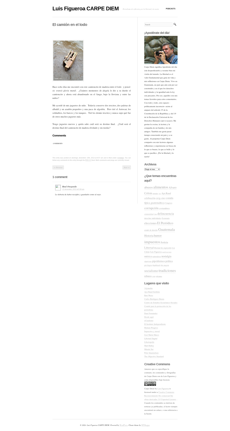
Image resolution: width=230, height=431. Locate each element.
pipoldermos (158, 261)
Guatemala (166, 229)
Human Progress (151, 327)
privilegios (148, 265)
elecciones (150, 223)
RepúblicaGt (156, 265)
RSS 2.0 (88, 160)
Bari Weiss (148, 295)
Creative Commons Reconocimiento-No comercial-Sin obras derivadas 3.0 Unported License (160, 396)
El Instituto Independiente (155, 324)
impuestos (152, 241)
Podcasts (170, 9)
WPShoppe (145, 425)
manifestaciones (166, 252)
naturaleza (156, 256)
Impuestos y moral (152, 331)
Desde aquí (149, 317)
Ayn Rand (166, 193)
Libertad (149, 247)
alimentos (160, 186)
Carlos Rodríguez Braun (154, 299)
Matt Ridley (149, 345)
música (148, 256)
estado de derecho (151, 230)
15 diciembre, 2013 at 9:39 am (73, 189)
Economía (165, 218)
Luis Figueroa (156, 251)
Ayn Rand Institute (152, 291)
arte (160, 194)
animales (155, 194)
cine (163, 198)
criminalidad (148, 214)
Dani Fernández (150, 313)
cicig (158, 198)
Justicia (164, 242)
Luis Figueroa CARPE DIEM (85, 8)
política (169, 261)
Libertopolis (149, 342)
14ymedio (148, 288)
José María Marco (151, 334)
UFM (153, 276)
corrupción (151, 208)
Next (126, 167)
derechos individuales (152, 218)
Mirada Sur (148, 349)
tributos (148, 276)
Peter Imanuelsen (151, 352)
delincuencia (165, 213)
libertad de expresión (162, 247)
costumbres (164, 208)
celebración (149, 198)
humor (158, 235)
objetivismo (148, 261)
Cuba (155, 214)
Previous (58, 167)
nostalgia (120, 158)
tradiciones (167, 270)
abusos (148, 187)
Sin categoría (165, 265)
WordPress (124, 425)
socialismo (151, 271)
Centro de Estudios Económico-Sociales (160, 302)
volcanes (159, 276)
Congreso (168, 203)
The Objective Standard (154, 356)
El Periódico (165, 223)
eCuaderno (148, 320)
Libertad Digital (150, 338)
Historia (148, 235)
